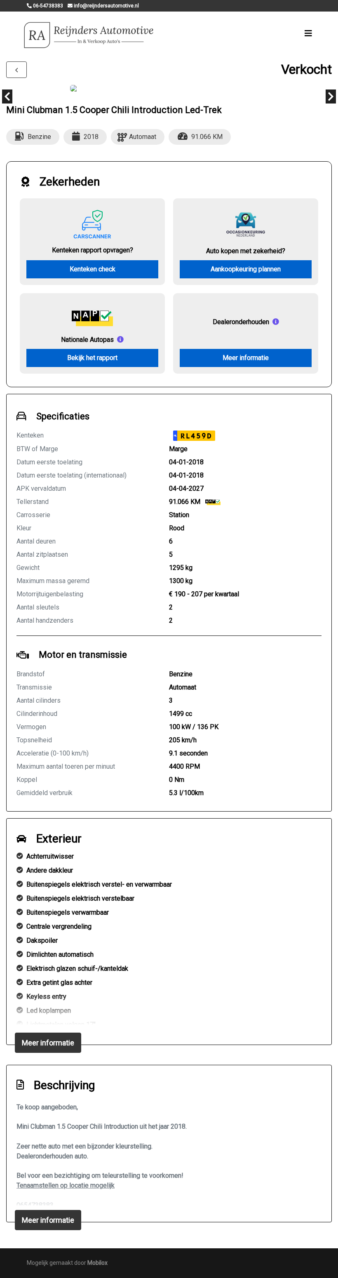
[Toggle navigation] (308, 33)
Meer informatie (246, 358)
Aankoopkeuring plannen (246, 269)
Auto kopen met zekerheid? (245, 251)
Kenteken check (92, 269)
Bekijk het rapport (92, 358)
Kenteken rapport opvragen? (92, 250)
